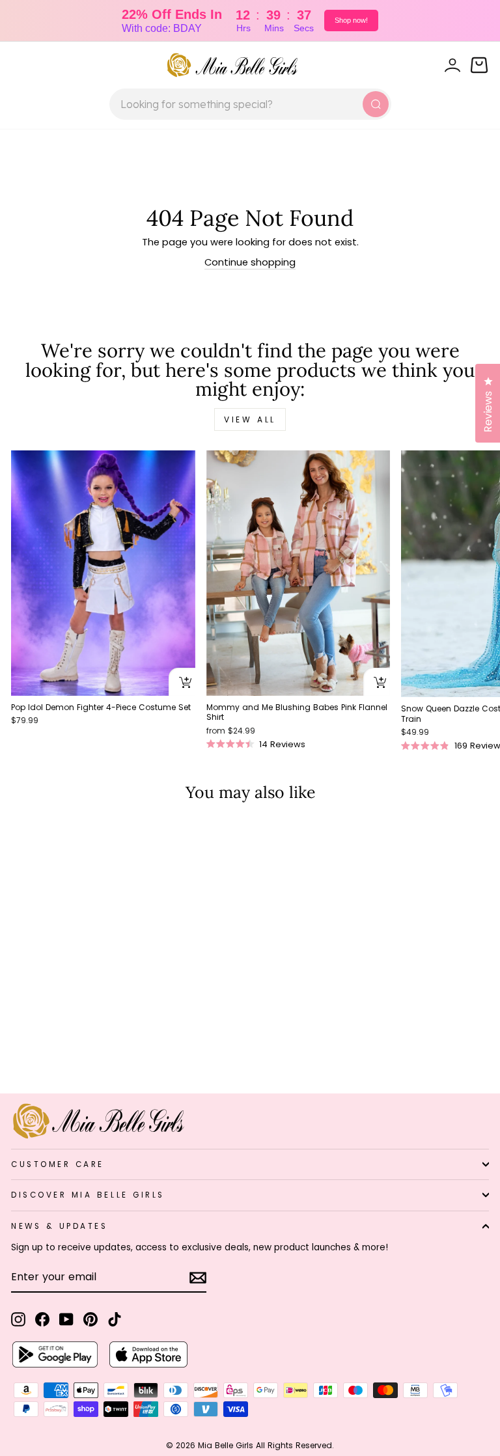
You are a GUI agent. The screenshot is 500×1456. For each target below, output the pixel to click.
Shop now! (351, 20)
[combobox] (250, 104)
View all (250, 419)
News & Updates (59, 1226)
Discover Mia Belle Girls (88, 1195)
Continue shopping (250, 262)
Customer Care (57, 1164)
